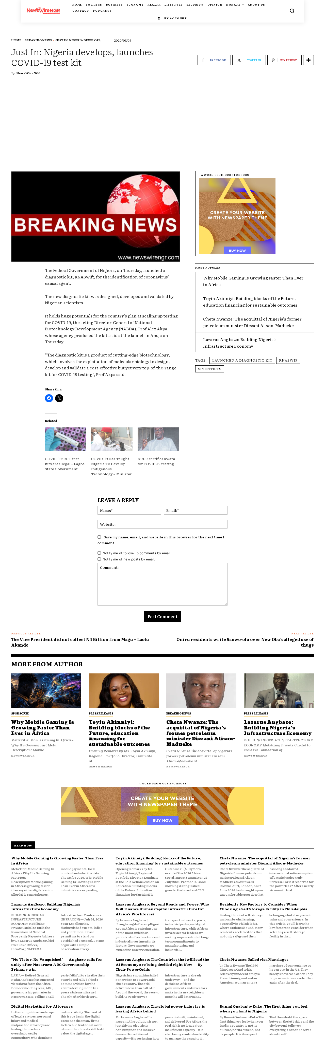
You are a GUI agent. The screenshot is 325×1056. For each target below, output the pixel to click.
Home (16, 40)
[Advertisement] (162, 117)
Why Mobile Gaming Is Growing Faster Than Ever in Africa (42, 728)
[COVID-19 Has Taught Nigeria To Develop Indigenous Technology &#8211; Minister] (111, 439)
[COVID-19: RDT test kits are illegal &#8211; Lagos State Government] (65, 439)
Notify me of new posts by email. (129, 559)
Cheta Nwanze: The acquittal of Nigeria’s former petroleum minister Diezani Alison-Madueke (252, 322)
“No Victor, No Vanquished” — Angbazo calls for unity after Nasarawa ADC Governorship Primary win (56, 964)
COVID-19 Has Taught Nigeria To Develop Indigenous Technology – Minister (111, 466)
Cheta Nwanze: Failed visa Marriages (254, 959)
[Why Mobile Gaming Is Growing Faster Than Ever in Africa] (46, 690)
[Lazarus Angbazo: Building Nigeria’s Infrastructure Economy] (279, 690)
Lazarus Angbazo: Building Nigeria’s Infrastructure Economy (240, 342)
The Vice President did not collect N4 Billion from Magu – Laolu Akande (80, 642)
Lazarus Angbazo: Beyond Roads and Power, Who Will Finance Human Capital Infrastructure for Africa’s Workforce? (162, 908)
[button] (292, 11)
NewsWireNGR (28, 72)
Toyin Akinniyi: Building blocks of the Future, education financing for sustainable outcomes (119, 733)
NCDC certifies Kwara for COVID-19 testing (156, 461)
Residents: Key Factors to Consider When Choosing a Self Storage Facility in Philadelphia (263, 906)
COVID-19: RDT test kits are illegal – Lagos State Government (65, 463)
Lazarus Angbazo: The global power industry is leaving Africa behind (160, 1009)
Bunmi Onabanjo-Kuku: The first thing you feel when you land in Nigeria (263, 1009)
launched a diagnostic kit (242, 360)
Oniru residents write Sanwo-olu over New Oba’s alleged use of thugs (245, 642)
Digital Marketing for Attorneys (42, 1006)
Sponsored (20, 713)
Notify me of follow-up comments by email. (137, 553)
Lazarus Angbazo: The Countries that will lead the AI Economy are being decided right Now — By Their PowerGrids (162, 964)
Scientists (209, 368)
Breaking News (38, 40)
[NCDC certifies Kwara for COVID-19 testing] (158, 439)
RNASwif (288, 360)
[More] (308, 60)
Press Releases (101, 713)
